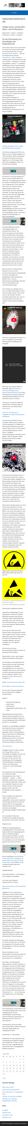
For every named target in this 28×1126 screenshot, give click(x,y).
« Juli (3, 1078)
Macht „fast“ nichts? (8, 1087)
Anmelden (5, 1110)
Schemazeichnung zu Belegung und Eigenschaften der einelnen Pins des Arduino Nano (12, 860)
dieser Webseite (13, 53)
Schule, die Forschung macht (10, 1089)
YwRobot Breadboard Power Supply (12, 146)
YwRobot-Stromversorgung (13, 148)
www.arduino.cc (7, 57)
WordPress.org (6, 1117)
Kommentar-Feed (7, 1115)
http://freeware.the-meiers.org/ (15, 682)
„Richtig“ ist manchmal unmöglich (12, 1096)
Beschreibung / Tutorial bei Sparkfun (12, 686)
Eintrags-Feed (6, 1112)
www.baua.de (6, 408)
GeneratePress (23, 1123)
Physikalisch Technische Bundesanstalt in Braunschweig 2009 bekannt (11, 390)
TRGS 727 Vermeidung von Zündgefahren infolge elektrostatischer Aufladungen (13, 414)
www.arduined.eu (7, 746)
